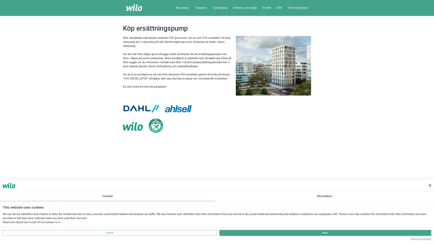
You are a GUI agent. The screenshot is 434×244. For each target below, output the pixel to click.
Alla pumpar (182, 7)
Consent (107, 196)
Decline (110, 232)
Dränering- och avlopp (245, 7)
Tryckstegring (220, 7)
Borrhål (267, 7)
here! (58, 222)
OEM (279, 7)
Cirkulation (200, 7)
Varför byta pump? (298, 7)
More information (421, 239)
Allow (325, 232)
